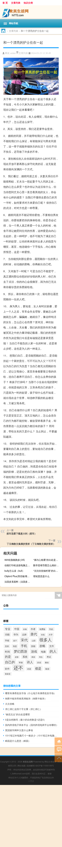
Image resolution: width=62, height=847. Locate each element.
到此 (51, 629)
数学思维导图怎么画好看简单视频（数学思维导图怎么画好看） (47, 565)
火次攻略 (9, 703)
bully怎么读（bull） (14, 570)
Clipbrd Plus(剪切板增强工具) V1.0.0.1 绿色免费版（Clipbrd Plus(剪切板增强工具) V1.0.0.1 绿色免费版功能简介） (18, 576)
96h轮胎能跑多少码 (14, 559)
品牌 (24, 634)
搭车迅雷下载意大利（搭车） (22, 533)
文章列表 (15, 2)
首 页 (5, 2)
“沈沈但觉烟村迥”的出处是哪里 (47, 570)
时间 (7, 651)
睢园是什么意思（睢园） (18, 740)
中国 (16, 629)
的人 (53, 651)
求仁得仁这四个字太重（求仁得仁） (23, 709)
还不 (18, 667)
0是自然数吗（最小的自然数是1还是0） (25, 719)
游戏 (34, 651)
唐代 (33, 634)
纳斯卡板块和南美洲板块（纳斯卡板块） (26, 698)
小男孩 (31, 780)
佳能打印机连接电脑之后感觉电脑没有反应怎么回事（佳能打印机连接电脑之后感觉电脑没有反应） (18, 565)
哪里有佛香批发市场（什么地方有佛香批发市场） (30, 693)
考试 (49, 656)
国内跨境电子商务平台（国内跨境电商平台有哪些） (31, 725)
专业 (7, 629)
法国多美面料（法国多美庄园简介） (18, 581)
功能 (7, 634)
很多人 (45, 639)
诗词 (39, 662)
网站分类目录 (50, 761)
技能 (33, 646)
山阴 (33, 640)
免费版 (42, 629)
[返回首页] (58, 741)
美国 (33, 657)
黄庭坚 (7, 673)
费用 (47, 662)
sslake (13, 53)
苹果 (21, 662)
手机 (24, 645)
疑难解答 (31, 765)
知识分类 (28, 2)
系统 (24, 656)
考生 (41, 657)
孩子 (15, 640)
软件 (7, 668)
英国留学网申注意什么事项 (19, 730)
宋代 (24, 639)
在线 (43, 634)
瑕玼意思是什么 (41, 576)
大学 (51, 634)
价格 (25, 629)
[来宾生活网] (31, 12)
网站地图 (21, 765)
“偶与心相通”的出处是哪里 (46, 559)
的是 (8, 656)
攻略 (42, 646)
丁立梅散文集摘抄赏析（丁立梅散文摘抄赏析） (31, 543)
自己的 (10, 662)
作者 (33, 629)
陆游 (47, 668)
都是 (38, 668)
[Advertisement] (31, 816)
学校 (7, 640)
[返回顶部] (58, 757)
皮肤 (17, 657)
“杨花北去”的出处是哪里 (17, 714)
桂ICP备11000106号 (44, 765)
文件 (51, 646)
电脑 (43, 651)
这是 (29, 668)
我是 (15, 646)
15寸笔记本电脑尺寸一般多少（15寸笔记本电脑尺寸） (32, 735)
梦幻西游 (20, 651)
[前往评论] (58, 749)
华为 (16, 634)
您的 (7, 646)
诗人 (30, 662)
